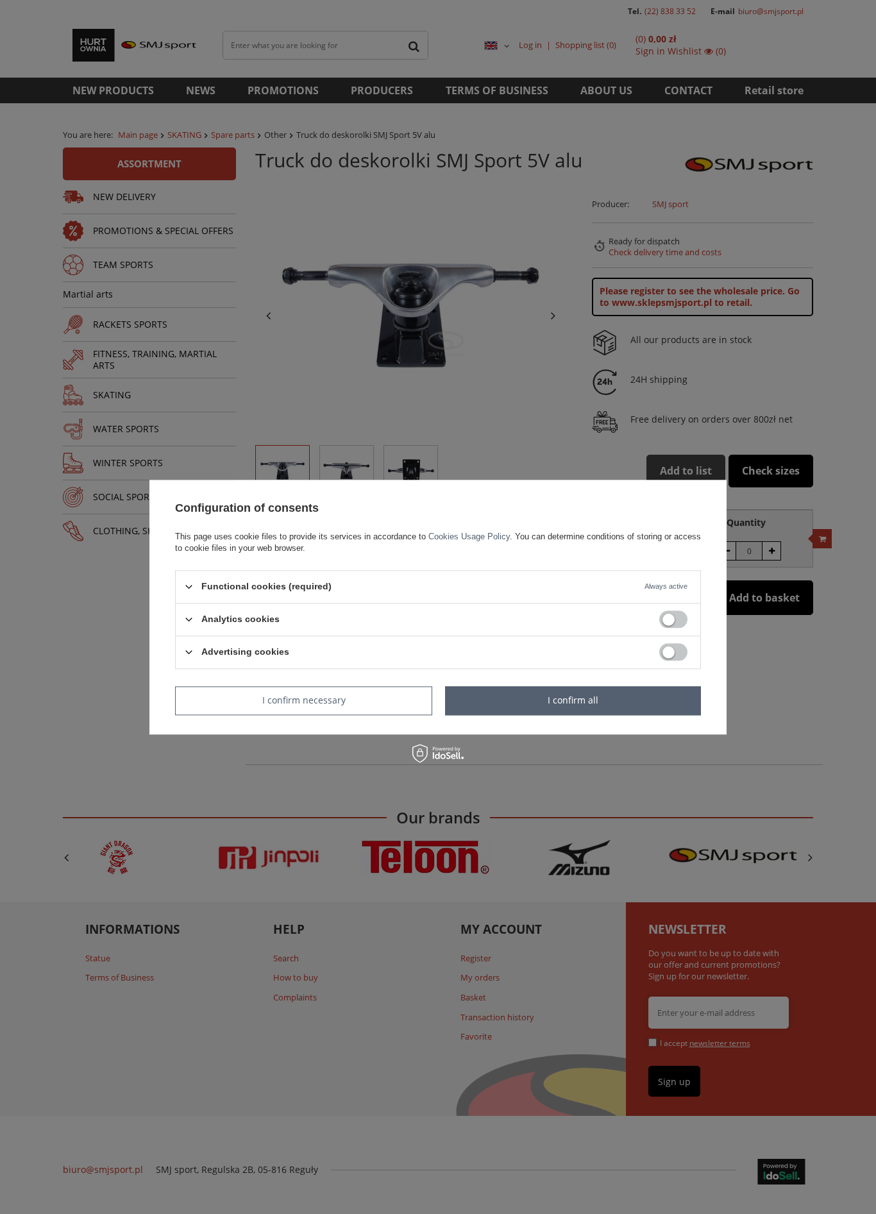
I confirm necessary (304, 700)
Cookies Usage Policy (469, 536)
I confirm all (573, 700)
